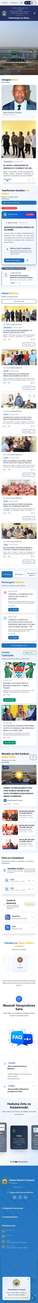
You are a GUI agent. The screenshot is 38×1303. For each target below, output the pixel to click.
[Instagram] (13, 1197)
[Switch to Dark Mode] (21, 3)
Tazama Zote (30, 870)
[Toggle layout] (28, 1279)
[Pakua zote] (29, 880)
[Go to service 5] (20, 1161)
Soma (12, 283)
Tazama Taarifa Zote (13, 202)
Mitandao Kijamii (16, 2)
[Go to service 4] (18, 1161)
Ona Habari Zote (19, 301)
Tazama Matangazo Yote (19, 645)
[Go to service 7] (23, 1161)
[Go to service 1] (12, 1161)
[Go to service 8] (25, 1161)
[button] (19, 1070)
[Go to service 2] (14, 1161)
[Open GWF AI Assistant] (33, 1298)
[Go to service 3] (16, 1161)
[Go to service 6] (22, 1161)
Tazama (14, 609)
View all (33, 757)
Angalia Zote (29, 653)
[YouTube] (24, 1197)
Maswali (5, 2)
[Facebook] (19, 1197)
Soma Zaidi (6, 179)
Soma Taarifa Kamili (13, 260)
